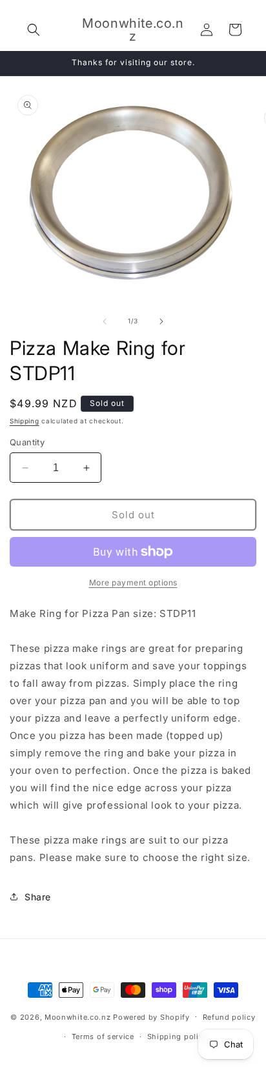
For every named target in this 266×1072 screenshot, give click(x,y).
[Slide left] (104, 321)
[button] (33, 29)
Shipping (24, 421)
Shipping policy (177, 1036)
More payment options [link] (133, 582)
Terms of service (103, 1036)
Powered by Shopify (151, 1016)
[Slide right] (161, 321)
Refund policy (229, 1017)
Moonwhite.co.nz (78, 1016)
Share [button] (38, 896)
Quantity (27, 442)
